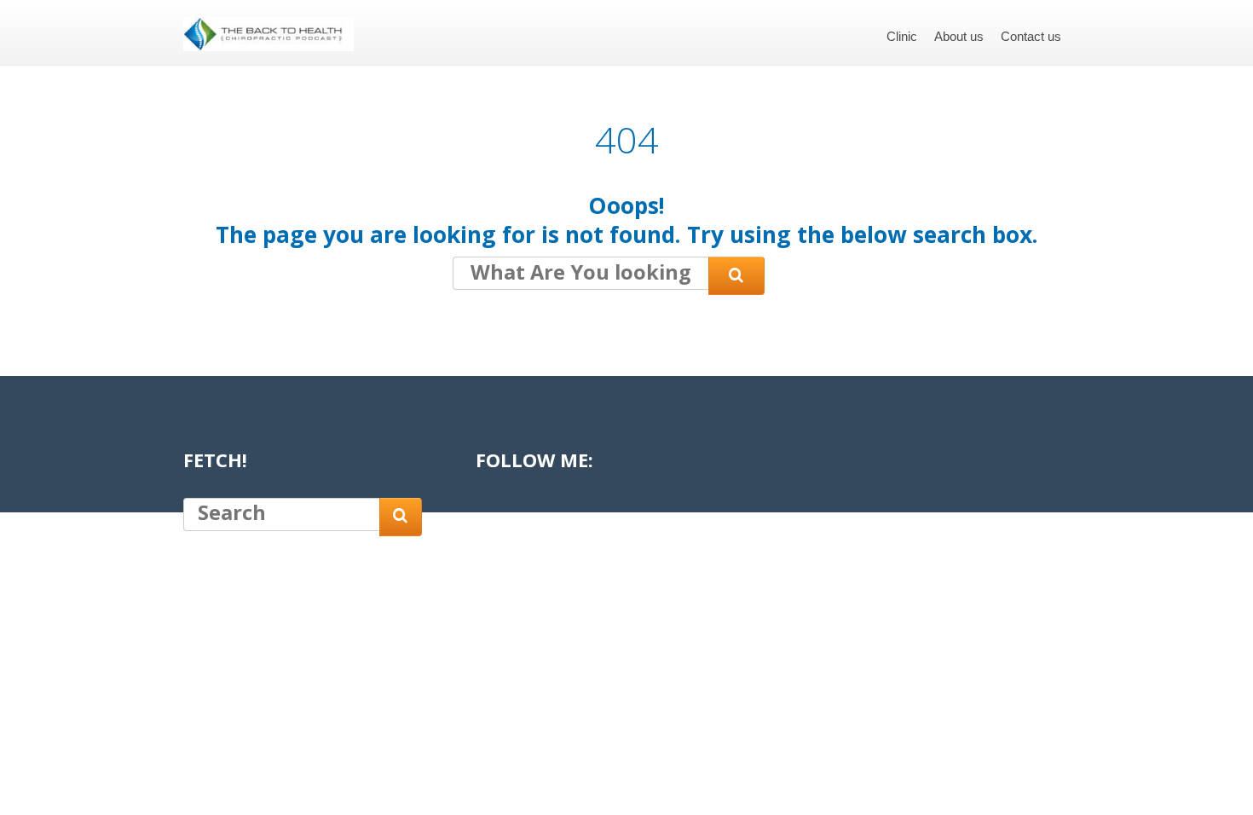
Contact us (1031, 36)
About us (959, 36)
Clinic (901, 36)
